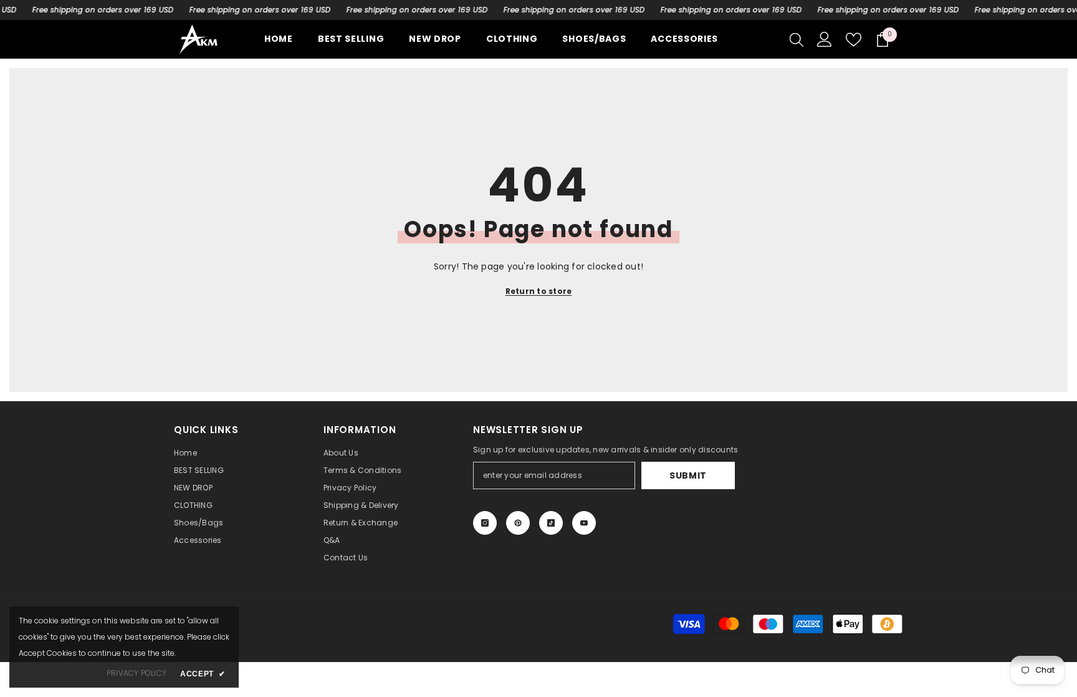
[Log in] (824, 39)
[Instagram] (485, 523)
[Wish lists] (853, 39)
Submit (688, 475)
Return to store (538, 291)
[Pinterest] (518, 523)
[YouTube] (584, 523)
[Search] (796, 39)
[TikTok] (551, 523)
